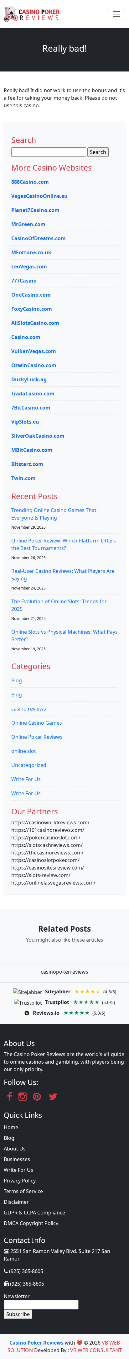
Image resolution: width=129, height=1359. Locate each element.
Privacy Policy (20, 1180)
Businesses (17, 1159)
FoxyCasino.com (31, 308)
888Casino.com (30, 181)
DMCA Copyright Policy (31, 1223)
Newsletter (17, 1296)
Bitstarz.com (27, 464)
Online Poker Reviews (37, 736)
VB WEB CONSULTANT (96, 1350)
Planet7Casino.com (35, 210)
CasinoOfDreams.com (38, 238)
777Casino (24, 280)
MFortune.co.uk (31, 252)
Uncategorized (28, 765)
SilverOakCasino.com (37, 435)
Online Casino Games (36, 722)
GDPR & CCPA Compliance (34, 1212)
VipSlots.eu (25, 421)
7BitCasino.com (30, 407)
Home (11, 1127)
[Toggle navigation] (116, 14)
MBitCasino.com (31, 450)
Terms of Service (23, 1191)
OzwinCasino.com (33, 365)
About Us (15, 1148)
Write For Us (26, 779)
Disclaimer (16, 1201)
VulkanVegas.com (33, 351)
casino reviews (28, 708)
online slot (23, 751)
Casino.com (25, 337)
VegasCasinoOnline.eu (39, 196)
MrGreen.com (28, 224)
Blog (16, 680)
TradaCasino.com (32, 393)
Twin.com (23, 478)
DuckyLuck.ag (29, 379)
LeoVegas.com (29, 266)
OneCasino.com (31, 294)
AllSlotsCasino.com (35, 323)
